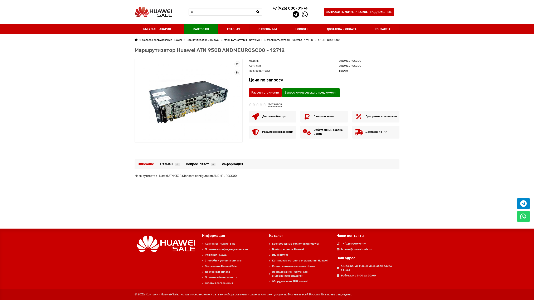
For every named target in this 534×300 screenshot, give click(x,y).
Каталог (276, 236)
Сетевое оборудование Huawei (162, 39)
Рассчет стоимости (265, 92)
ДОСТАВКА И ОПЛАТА (341, 29)
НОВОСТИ (302, 29)
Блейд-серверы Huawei (288, 249)
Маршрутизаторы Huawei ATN (243, 39)
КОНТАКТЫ (382, 29)
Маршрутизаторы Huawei (202, 39)
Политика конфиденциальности (226, 249)
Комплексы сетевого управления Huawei (299, 260)
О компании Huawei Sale (221, 266)
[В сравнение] (237, 72)
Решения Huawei (216, 254)
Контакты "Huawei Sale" (220, 243)
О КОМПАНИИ (267, 29)
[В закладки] (237, 64)
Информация (232, 164)
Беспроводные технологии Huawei (295, 243)
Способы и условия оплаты (223, 260)
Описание (146, 164)
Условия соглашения (219, 283)
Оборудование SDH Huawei (290, 281)
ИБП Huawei (280, 254)
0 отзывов (275, 104)
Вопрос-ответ (200, 164)
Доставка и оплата (217, 271)
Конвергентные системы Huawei (294, 266)
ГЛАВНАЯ (233, 29)
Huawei (343, 70)
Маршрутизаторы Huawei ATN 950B (290, 39)
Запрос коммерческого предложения (311, 92)
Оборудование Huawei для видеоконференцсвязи (289, 273)
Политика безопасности (221, 277)
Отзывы (169, 164)
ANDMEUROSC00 (329, 39)
